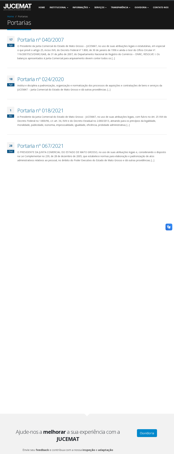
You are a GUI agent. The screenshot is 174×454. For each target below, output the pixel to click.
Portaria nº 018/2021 (40, 110)
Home (10, 16)
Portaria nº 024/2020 (40, 79)
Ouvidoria (147, 433)
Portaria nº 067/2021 (40, 145)
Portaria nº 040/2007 (40, 39)
